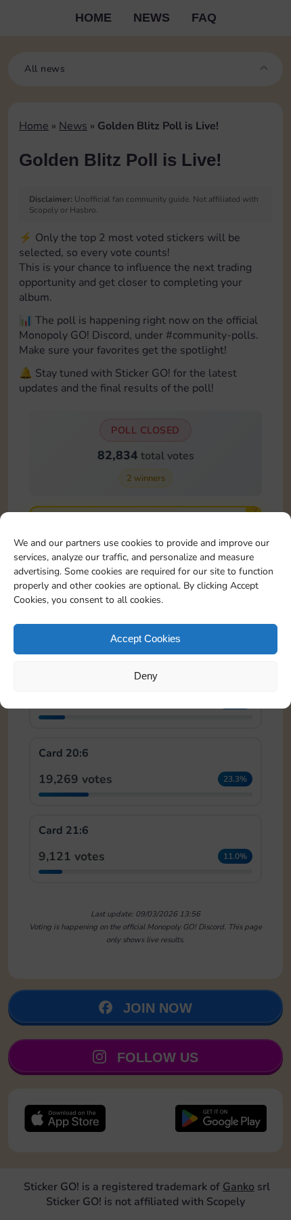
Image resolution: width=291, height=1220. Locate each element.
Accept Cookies (145, 638)
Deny (146, 675)
